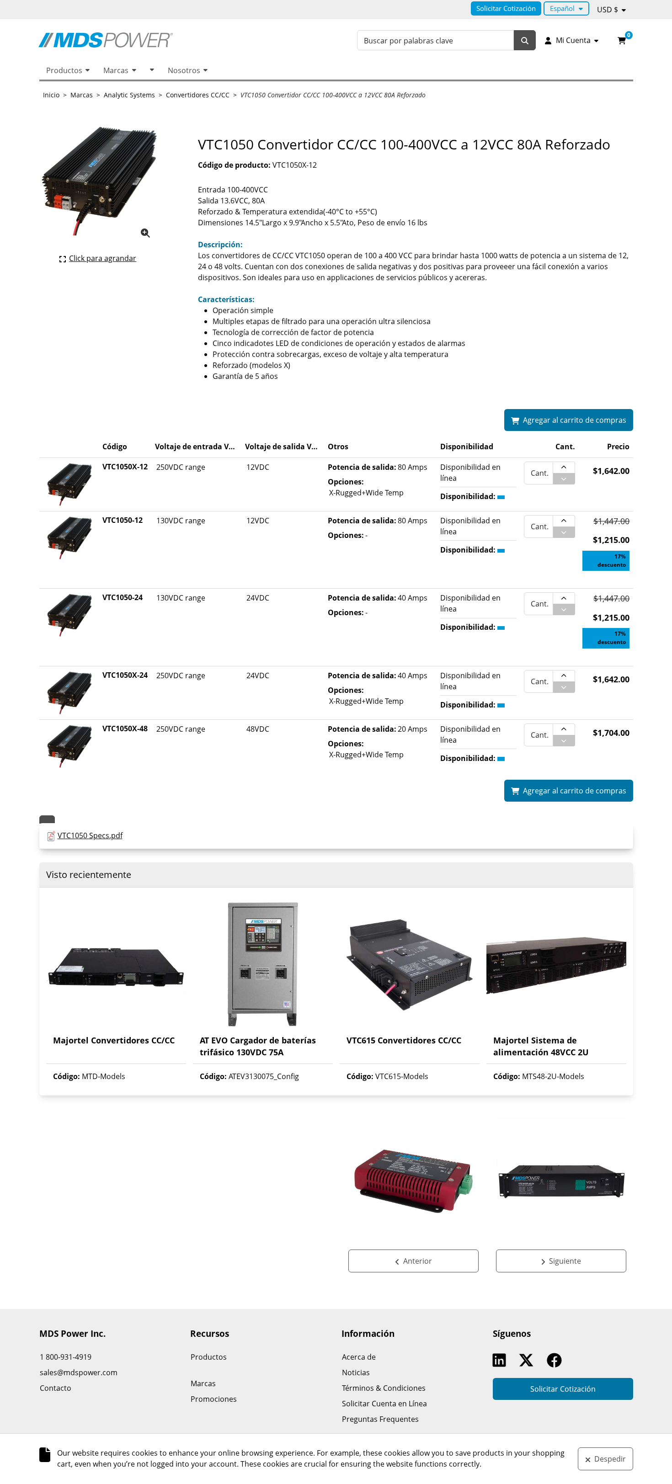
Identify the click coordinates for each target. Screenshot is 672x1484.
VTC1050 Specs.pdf (90, 835)
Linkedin (501, 1360)
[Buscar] (525, 40)
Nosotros (184, 70)
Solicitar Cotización (506, 8)
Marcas (115, 70)
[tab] (47, 819)
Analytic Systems (129, 94)
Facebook (556, 1360)
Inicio (51, 94)
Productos (64, 70)
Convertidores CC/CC (197, 94)
